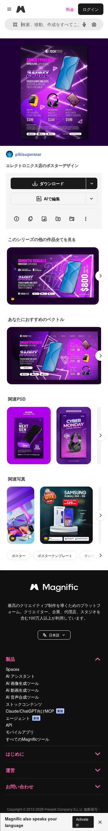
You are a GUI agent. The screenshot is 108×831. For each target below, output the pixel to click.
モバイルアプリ (20, 732)
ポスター (19, 555)
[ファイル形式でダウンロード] (91, 183)
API (9, 725)
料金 (70, 9)
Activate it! (82, 822)
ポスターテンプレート (55, 555)
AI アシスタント (20, 676)
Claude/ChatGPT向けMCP (34, 711)
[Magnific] (54, 588)
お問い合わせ (19, 786)
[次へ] (100, 276)
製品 (10, 659)
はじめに (15, 753)
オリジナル (39, 49)
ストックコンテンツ (24, 704)
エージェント (22, 718)
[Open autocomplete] (13, 24)
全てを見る (66, 239)
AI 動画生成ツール (22, 690)
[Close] (100, 822)
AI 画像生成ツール (22, 683)
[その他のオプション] (85, 218)
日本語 (54, 634)
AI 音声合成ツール (22, 697)
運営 (10, 770)
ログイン (91, 9)
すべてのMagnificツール (27, 739)
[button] (54, 635)
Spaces (12, 669)
